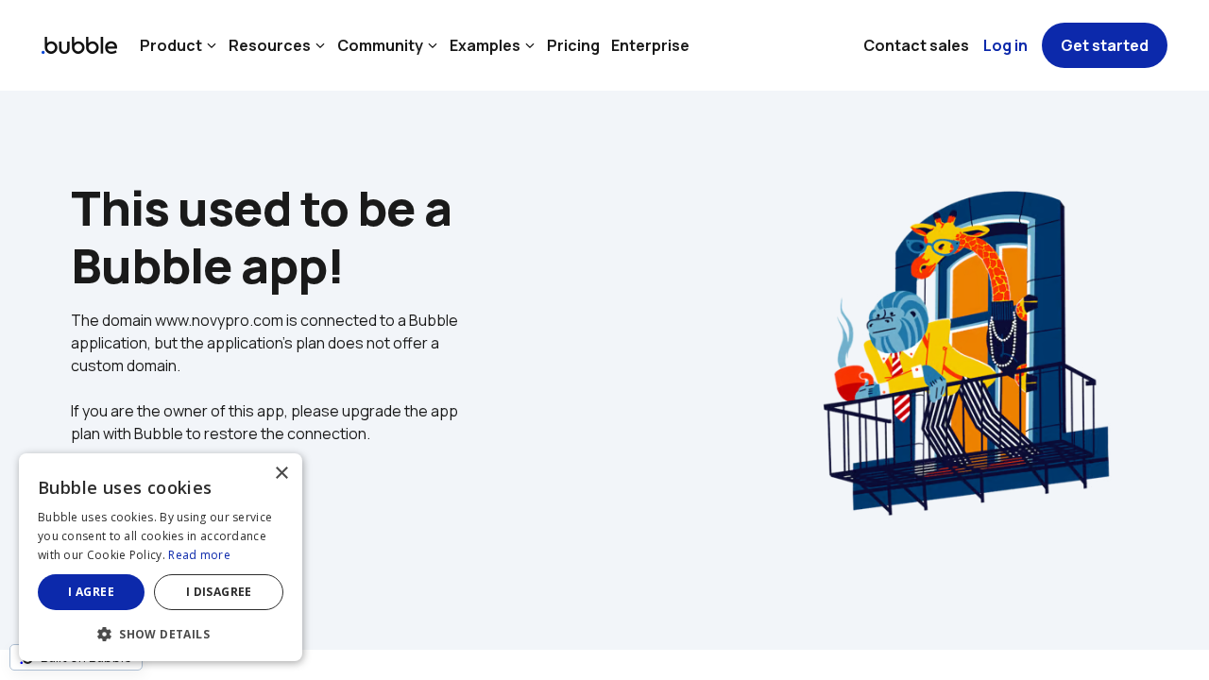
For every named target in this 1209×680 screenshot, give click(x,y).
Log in (1005, 45)
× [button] (281, 474)
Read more (199, 555)
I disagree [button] (219, 592)
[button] (160, 632)
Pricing (573, 45)
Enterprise (650, 45)
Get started (1105, 45)
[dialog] (160, 557)
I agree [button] (91, 592)
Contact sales (916, 45)
